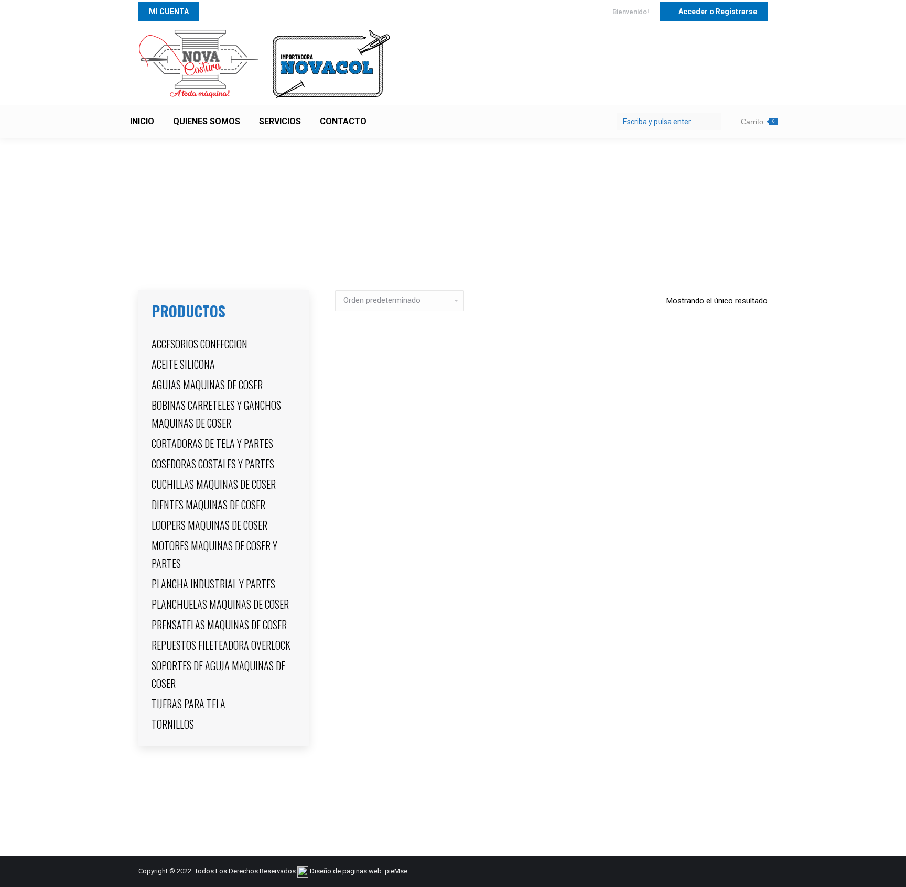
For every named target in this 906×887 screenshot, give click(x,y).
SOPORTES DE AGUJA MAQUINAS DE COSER (218, 674)
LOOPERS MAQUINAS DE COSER (209, 525)
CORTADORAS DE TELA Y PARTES (212, 443)
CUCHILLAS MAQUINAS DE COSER (214, 484)
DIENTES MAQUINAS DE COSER (208, 504)
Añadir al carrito (551, 811)
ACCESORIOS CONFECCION (199, 344)
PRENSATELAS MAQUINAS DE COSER (219, 624)
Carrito (757, 121)
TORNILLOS (173, 724)
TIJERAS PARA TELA (188, 703)
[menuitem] (142, 121)
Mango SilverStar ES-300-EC (551, 772)
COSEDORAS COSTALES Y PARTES (213, 464)
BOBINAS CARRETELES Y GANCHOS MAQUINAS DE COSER (216, 414)
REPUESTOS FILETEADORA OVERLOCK (221, 645)
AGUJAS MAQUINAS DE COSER (207, 384)
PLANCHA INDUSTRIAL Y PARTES (213, 584)
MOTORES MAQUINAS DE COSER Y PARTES (214, 554)
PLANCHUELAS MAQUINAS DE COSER (220, 604)
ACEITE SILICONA (183, 364)
